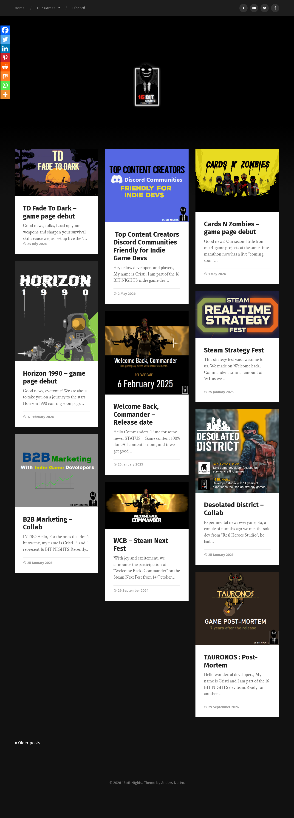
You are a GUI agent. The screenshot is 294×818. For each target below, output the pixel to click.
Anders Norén (172, 783)
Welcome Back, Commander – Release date (136, 414)
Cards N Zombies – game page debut (231, 228)
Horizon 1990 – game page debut (54, 377)
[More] (5, 94)
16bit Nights (132, 783)
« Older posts (27, 742)
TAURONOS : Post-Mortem (231, 661)
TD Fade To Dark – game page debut (49, 212)
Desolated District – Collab (234, 509)
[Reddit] (5, 66)
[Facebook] (5, 30)
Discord (78, 8)
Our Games (46, 8)
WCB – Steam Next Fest (140, 545)
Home (20, 8)
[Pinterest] (5, 57)
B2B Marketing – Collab (47, 523)
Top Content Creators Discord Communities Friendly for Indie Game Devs (146, 246)
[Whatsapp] (5, 85)
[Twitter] (5, 39)
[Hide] (2, 103)
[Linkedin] (5, 48)
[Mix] (5, 76)
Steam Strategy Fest (234, 350)
